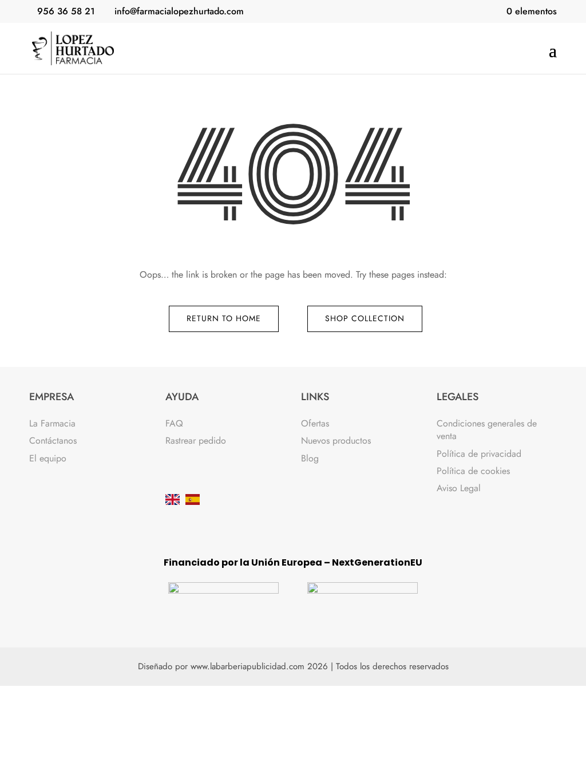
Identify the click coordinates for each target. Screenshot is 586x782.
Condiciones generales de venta (487, 430)
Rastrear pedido (195, 440)
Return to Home (224, 318)
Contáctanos (53, 440)
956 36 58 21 (66, 11)
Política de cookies (473, 470)
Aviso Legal (459, 488)
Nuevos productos (336, 440)
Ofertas (315, 423)
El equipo (47, 458)
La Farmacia (52, 423)
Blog (310, 458)
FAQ (174, 423)
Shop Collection (365, 318)
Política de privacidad (479, 453)
